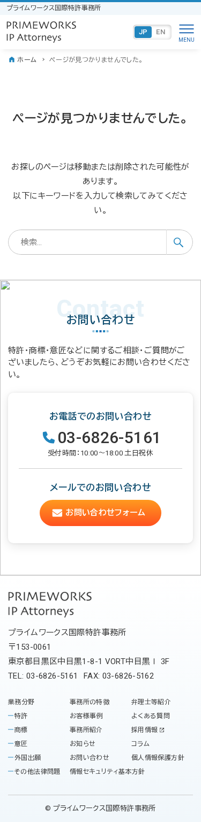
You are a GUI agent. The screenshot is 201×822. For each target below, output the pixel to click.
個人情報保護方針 (157, 758)
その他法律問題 (37, 771)
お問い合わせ (89, 758)
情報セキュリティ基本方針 (107, 771)
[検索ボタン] (179, 242)
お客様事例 (86, 716)
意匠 (21, 744)
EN (161, 32)
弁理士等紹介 (151, 702)
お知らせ (83, 744)
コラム (140, 744)
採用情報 (144, 730)
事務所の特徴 (89, 702)
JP (143, 32)
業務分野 (21, 702)
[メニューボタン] (186, 32)
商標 (21, 730)
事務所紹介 (86, 730)
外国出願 (27, 758)
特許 (21, 716)
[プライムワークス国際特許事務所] (41, 32)
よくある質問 (150, 716)
